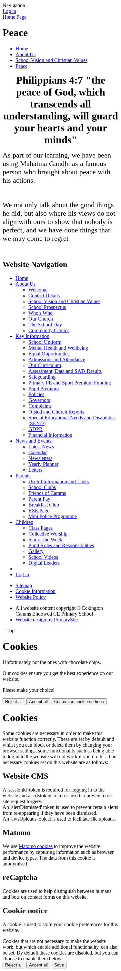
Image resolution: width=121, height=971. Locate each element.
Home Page (14, 17)
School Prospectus (47, 307)
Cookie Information (35, 591)
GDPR (35, 429)
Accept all (38, 701)
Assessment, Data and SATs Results (65, 371)
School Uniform (44, 342)
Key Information (32, 336)
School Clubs (42, 487)
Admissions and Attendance (56, 359)
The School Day (45, 324)
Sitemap (23, 585)
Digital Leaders (44, 563)
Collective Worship (47, 534)
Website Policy (30, 597)
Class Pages (40, 528)
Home (21, 48)
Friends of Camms (47, 493)
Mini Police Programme (52, 516)
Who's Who (40, 313)
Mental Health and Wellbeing (58, 348)
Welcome (37, 289)
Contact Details (44, 295)
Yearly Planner (43, 464)
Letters (35, 470)
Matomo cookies (36, 846)
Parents (22, 475)
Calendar (37, 452)
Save (59, 965)
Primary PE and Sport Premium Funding (69, 382)
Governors (39, 400)
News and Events (33, 441)
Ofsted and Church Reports (56, 411)
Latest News (41, 446)
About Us (25, 54)
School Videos (43, 557)
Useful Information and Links (58, 481)
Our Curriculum (44, 365)
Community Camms (48, 330)
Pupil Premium (43, 388)
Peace (21, 66)
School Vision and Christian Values (51, 60)
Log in (9, 11)
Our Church (40, 319)
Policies (36, 394)
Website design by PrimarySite (46, 619)
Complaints (40, 406)
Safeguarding (41, 377)
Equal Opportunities (48, 353)
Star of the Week (45, 539)
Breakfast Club (43, 504)
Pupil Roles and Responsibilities (61, 545)
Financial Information (50, 435)
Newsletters (40, 458)
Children (24, 522)
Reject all (14, 701)
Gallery (36, 551)
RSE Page (38, 510)
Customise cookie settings (79, 701)
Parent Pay (39, 499)
